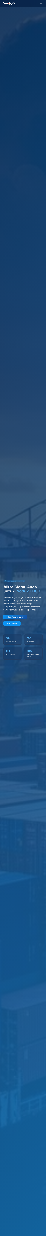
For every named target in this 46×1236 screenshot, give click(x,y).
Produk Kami (12, 623)
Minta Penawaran (14, 617)
